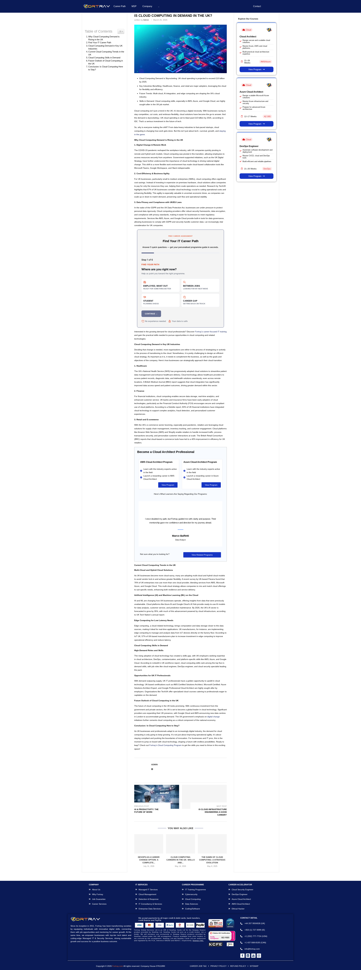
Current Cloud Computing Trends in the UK (106, 53)
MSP (134, 6)
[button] (138, 863)
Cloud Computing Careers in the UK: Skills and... (180, 871)
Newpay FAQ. (198, 956)
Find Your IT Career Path (99, 42)
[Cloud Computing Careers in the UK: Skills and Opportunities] (180, 855)
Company (147, 6)
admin (146, 20)
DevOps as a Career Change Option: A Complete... (148, 871)
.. (158, 6)
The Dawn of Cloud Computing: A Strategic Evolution (212, 871)
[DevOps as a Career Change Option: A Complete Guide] (148, 855)
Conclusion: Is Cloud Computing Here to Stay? (105, 68)
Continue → (151, 314)
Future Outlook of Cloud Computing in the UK (105, 62)
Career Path (120, 6)
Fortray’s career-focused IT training (211, 331)
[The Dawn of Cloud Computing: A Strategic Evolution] (212, 855)
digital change (213, 728)
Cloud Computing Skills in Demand (104, 58)
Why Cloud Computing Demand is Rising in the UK (105, 38)
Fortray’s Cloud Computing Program (165, 757)
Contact (257, 6)
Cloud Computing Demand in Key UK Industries (105, 47)
